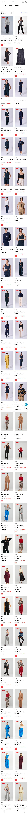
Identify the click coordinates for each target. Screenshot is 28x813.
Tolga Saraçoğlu (18, 67)
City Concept (4, 67)
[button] (26, 411)
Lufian (2, 36)
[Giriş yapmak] (23, 1)
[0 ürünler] (26, 1)
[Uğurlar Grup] (14, 1)
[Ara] (5, 1)
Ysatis (16, 36)
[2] (12, 13)
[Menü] (1, 1)
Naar (2, 99)
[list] (11, 13)
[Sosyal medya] (26, 407)
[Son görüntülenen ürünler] (26, 404)
